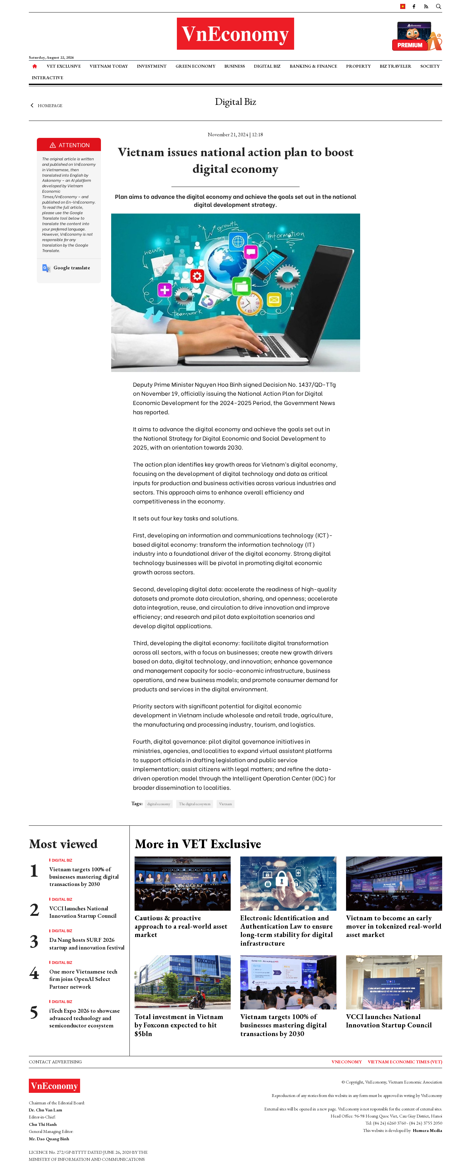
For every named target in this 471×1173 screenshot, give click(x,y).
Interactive (47, 77)
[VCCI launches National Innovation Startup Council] (394, 981)
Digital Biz (267, 66)
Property (358, 66)
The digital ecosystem (195, 803)
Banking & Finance (313, 66)
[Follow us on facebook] (413, 6)
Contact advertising (55, 1062)
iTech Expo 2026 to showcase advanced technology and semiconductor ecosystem (84, 1018)
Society (430, 66)
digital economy (158, 803)
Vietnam (225, 803)
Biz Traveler (395, 66)
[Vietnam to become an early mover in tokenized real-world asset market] (394, 882)
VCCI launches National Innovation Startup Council (83, 912)
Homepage (50, 105)
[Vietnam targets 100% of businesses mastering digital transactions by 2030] (288, 981)
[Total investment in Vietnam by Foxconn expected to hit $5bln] (183, 981)
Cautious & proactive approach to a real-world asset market (181, 926)
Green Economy (195, 66)
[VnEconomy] (402, 6)
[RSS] (426, 6)
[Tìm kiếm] (438, 6)
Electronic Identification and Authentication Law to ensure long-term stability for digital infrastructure (286, 930)
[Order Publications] (417, 35)
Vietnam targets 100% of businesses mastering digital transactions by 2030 (84, 876)
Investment (152, 66)
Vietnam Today (109, 66)
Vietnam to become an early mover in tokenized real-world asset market (394, 926)
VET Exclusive (64, 66)
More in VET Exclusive (198, 843)
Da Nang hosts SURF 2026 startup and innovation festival (87, 943)
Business (234, 66)
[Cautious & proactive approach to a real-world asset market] (183, 882)
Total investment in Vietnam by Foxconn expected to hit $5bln (179, 1025)
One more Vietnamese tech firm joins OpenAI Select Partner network (83, 979)
